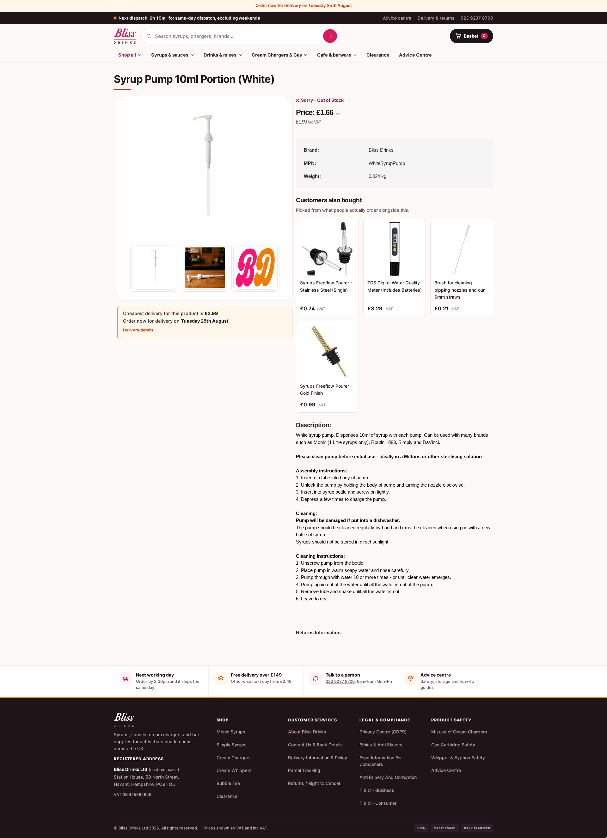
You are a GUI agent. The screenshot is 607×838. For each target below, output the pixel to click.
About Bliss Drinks (307, 731)
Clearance (377, 55)
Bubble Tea (228, 783)
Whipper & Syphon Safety (458, 757)
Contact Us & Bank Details (315, 744)
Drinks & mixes (220, 55)
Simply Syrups (232, 744)
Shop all (127, 55)
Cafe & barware (334, 55)
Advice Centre (415, 55)
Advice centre (397, 18)
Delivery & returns (436, 18)
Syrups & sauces (169, 55)
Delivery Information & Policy (317, 757)
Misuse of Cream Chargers (459, 731)
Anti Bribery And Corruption (388, 777)
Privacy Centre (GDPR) (383, 731)
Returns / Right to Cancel (314, 783)
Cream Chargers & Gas (277, 55)
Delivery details (138, 330)
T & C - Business (376, 790)
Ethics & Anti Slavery (380, 744)
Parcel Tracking (304, 770)
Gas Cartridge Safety (453, 744)
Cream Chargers (234, 757)
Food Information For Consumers (380, 761)
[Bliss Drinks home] (125, 36)
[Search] (330, 36)
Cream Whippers (234, 770)
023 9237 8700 (477, 18)
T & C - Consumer (377, 803)
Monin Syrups (231, 731)
